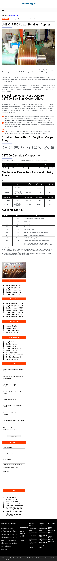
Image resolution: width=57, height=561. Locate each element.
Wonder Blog (23, 533)
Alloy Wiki (6, 549)
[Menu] (3, 10)
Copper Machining (18, 557)
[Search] (53, 10)
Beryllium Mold (51, 530)
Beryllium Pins (51, 539)
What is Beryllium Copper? (10, 399)
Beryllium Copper (5, 15)
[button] (3, 47)
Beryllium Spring (51, 541)
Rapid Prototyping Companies (7, 559)
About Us (22, 531)
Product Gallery (23, 529)
